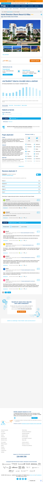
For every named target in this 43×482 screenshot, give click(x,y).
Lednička (28, 151)
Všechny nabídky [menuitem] (5, 105)
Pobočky (2, 447)
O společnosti (3, 450)
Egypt (11, 8)
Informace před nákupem (26, 431)
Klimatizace (29, 144)
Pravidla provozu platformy (27, 445)
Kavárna (28, 163)
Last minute (3, 433)
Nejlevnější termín (26, 70)
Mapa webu (24, 439)
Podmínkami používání (25, 423)
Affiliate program (4, 443)
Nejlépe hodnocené (22, 222)
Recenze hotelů (4, 438)
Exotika (2, 435)
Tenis (28, 153)
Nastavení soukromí (25, 443)
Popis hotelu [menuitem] (11, 105)
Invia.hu (34, 475)
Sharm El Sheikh (16, 8)
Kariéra (2, 445)
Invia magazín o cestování (27, 438)
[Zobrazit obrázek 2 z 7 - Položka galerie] (16, 49)
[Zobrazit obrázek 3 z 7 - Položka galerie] (26, 49)
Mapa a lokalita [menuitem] (24, 105)
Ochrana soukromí (25, 442)
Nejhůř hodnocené (12, 222)
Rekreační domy (4, 439)
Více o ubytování (6, 54)
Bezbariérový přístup (38, 158)
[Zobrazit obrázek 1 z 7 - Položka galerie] (7, 49)
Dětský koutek (38, 151)
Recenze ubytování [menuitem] (17, 105)
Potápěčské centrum (30, 156)
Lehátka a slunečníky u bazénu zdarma (38, 146)
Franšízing (3, 448)
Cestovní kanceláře (4, 430)
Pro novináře (3, 442)
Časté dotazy (24, 430)
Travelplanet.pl (38, 475)
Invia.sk (30, 475)
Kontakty (2, 452)
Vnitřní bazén (29, 146)
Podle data (5, 222)
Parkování (3, 436)
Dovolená (6, 8)
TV (27, 149)
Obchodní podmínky (25, 433)
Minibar (37, 149)
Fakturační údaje (25, 435)
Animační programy (30, 158)
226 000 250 (21, 456)
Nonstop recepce (38, 163)
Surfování (37, 153)
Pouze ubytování (6, 69)
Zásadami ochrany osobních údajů (35, 423)
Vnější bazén (38, 144)
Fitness (37, 156)
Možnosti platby (25, 436)
